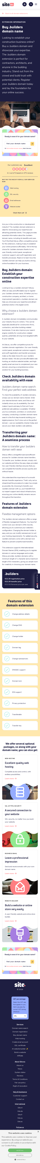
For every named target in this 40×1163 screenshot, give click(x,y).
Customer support (20, 1095)
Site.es (20, 1121)
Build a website (20, 1052)
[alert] (20, 1146)
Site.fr (20, 1114)
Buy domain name (20, 1035)
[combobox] (20, 1016)
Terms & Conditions (20, 1079)
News (20, 1069)
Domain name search (20, 1028)
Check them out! (18, 213)
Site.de (20, 1111)
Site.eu (20, 1118)
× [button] (38, 1131)
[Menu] (36, 4)
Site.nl (20, 1107)
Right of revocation (20, 1086)
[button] (20, 1159)
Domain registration (20, 1031)
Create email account (20, 1042)
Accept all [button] (20, 1150)
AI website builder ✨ (20, 1049)
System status (20, 1072)
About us (20, 1065)
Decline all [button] (20, 1155)
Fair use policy (20, 1082)
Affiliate (20, 1055)
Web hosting (20, 1038)
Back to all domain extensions (16, 13)
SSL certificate (20, 1045)
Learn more (9, 778)
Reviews (20, 1075)
